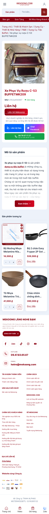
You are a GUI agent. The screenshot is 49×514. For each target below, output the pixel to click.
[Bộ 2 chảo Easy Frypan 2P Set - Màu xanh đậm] (36, 234)
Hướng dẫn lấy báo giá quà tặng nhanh (11, 445)
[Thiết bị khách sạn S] (16, 488)
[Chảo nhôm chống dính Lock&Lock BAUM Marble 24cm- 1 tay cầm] (36, 279)
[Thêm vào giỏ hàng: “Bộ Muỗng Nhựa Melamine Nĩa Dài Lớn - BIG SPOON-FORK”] (19, 262)
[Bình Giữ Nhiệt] (12, 480)
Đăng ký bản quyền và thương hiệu (34, 404)
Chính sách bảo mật (33, 385)
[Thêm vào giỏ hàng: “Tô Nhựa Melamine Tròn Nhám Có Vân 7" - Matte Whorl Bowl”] (19, 307)
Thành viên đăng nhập (10, 382)
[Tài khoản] (44, 4)
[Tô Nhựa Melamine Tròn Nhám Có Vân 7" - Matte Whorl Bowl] (13, 279)
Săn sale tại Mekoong (9, 392)
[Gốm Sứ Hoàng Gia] (3, 480)
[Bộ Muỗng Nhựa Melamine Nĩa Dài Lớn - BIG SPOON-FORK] (13, 234)
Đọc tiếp (31, 261)
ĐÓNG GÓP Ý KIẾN (10, 333)
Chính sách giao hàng (34, 389)
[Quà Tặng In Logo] (20, 488)
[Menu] (4, 4)
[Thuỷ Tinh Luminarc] (16, 484)
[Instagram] (28, 344)
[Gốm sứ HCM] (8, 484)
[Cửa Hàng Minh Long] (20, 480)
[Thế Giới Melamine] (8, 480)
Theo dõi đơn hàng (8, 422)
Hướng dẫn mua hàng (9, 429)
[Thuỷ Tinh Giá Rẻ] (12, 484)
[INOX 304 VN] (8, 488)
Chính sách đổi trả (33, 378)
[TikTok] (21, 344)
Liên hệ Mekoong (16, 112)
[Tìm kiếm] (44, 12)
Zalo (13, 344)
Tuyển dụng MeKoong (34, 430)
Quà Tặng (19, 19)
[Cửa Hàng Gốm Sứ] (20, 484)
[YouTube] (35, 344)
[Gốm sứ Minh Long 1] (3, 484)
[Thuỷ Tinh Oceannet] (16, 480)
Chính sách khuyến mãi (35, 382)
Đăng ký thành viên (8, 378)
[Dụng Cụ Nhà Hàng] (12, 488)
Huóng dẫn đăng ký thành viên (11, 434)
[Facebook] (5, 344)
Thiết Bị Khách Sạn (23, 26)
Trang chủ (7, 26)
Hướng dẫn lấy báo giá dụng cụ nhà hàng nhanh (12, 439)
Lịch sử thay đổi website (35, 399)
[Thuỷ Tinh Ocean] (3, 488)
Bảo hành (30, 427)
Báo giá (6, 19)
